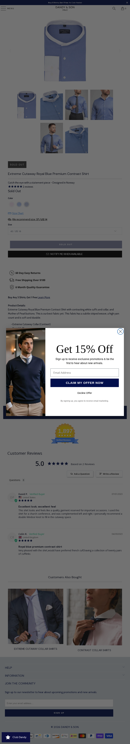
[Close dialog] (120, 331)
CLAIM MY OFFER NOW (84, 383)
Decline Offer (84, 392)
